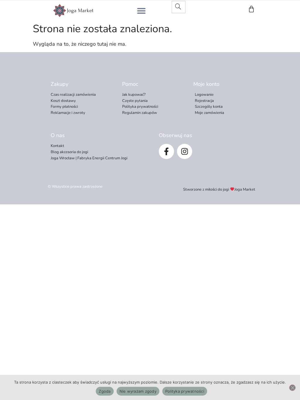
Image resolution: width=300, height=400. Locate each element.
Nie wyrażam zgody (138, 391)
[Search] (178, 7)
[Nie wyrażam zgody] (292, 387)
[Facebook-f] (166, 151)
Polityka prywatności (184, 391)
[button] (141, 11)
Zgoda (104, 391)
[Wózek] (251, 9)
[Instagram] (184, 151)
